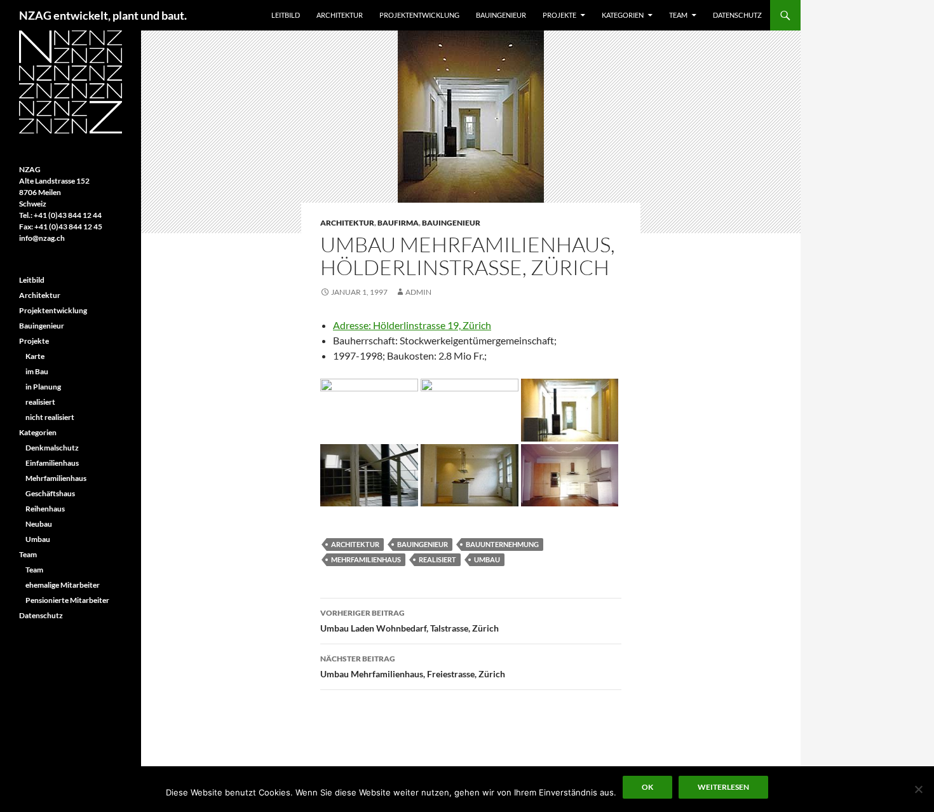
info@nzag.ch (42, 238)
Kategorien (623, 15)
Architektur (339, 15)
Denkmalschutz (52, 447)
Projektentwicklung (419, 15)
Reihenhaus (45, 508)
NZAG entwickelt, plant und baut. (103, 15)
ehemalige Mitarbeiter (62, 585)
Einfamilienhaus (52, 463)
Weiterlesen (723, 787)
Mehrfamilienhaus (366, 559)
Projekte (559, 15)
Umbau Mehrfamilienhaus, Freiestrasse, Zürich (412, 666)
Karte (34, 356)
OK (647, 787)
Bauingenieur (501, 15)
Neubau (38, 524)
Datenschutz (737, 15)
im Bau (36, 371)
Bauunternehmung (502, 544)
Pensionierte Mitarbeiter (67, 600)
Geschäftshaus (50, 493)
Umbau (487, 559)
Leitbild (285, 15)
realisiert (437, 559)
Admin (418, 292)
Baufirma (398, 222)
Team (678, 15)
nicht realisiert (49, 417)
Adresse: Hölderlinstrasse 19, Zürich (412, 325)
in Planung (43, 386)
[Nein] (918, 789)
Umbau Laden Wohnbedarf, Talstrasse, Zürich (409, 620)
